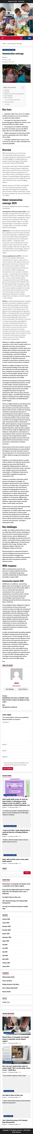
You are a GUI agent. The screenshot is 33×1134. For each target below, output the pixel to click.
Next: (9, 706)
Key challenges (8, 95)
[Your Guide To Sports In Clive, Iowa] (16, 1084)
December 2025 (6, 926)
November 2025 (6, 930)
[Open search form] (21, 38)
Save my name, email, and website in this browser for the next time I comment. (16, 764)
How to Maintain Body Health (9, 988)
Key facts (6, 90)
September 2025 (6, 937)
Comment (5, 722)
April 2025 (5, 955)
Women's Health (6, 992)
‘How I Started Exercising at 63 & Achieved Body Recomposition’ (14, 1121)
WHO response (8, 97)
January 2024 (5, 966)
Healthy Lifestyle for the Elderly (10, 984)
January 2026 (5, 923)
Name (4, 744)
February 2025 (6, 963)
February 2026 (6, 919)
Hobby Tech (6, 1002)
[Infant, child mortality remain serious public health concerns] (16, 848)
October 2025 (6, 934)
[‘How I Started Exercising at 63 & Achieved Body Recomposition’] (16, 1109)
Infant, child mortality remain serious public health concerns (15, 860)
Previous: (15, 699)
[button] (2, 38)
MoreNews (27, 1130)
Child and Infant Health (8, 49)
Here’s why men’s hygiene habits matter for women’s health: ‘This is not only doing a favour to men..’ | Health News (16, 891)
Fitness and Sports (7, 981)
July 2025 (4, 944)
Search (4, 868)
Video (29, 38)
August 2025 (5, 941)
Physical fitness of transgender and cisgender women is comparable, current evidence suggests (16, 885)
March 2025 (5, 959)
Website (4, 757)
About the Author (9, 102)
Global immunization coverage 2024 (14, 93)
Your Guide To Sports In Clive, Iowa (11, 897)
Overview (6, 92)
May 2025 (4, 952)
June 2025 (5, 948)
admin (5, 57)
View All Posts (23, 689)
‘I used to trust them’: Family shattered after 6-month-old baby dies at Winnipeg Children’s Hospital (16, 832)
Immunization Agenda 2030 (13, 99)
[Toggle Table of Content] (22, 87)
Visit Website (10, 689)
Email (4, 750)
